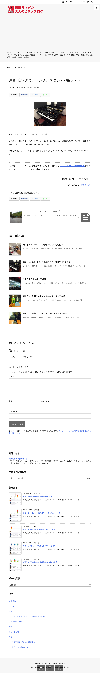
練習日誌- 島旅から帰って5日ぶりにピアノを (39, 529)
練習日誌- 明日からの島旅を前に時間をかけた (39, 546)
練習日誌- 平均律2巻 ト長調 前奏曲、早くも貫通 (40, 562)
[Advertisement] (50, 33)
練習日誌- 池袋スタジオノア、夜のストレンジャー (45, 313)
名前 (10, 401)
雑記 (10, 637)
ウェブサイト (14, 412)
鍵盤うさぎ (85, 185)
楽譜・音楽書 (14, 632)
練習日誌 (22, 67)
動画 (10, 627)
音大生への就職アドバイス (22, 647)
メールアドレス (44, 401)
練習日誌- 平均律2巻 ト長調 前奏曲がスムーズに (40, 496)
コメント (12, 376)
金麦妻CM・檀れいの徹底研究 (23, 642)
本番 (10, 611)
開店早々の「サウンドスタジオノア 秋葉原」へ (43, 244)
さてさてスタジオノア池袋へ (35, 279)
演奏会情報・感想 (16, 622)
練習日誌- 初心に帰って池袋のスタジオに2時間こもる (46, 262)
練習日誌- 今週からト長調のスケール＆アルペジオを (41, 513)
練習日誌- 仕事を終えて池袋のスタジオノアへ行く (45, 296)
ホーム (11, 67)
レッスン (12, 606)
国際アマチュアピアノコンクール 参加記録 (28, 616)
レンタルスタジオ (82, 179)
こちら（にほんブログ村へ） (72, 165)
